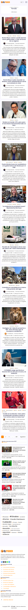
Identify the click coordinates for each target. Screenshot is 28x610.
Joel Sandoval (11, 250)
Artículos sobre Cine (8, 580)
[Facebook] (2, 562)
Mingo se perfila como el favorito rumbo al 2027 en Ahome (19, 462)
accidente (22, 517)
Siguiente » (23, 436)
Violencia (6, 534)
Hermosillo (5, 526)
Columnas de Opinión (8, 571)
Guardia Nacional (16, 524)
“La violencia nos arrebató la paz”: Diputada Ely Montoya (14, 207)
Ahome (6, 519)
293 (16, 436)
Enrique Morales (11, 43)
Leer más (8, 457)
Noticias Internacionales (9, 573)
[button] (22, 2)
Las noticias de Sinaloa (9, 567)
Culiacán (7, 522)
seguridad (6, 532)
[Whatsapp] (7, 562)
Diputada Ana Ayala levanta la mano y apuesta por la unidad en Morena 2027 (19, 501)
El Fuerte (15, 522)
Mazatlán (6, 528)
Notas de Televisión (8, 582)
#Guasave (5, 517)
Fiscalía (20, 522)
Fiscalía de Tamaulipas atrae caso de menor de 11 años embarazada (14, 247)
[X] (3, 562)
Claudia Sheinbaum (17, 519)
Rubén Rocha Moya (15, 530)
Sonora (20, 532)
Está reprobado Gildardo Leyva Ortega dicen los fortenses (19, 475)
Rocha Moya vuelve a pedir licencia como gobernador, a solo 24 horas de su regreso (14, 39)
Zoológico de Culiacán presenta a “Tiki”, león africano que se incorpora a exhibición (14, 329)
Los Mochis (13, 526)
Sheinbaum (14, 532)
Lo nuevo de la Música (8, 584)
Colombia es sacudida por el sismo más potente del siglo (14, 288)
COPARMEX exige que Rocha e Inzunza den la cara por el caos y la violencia (14, 371)
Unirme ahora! (8, 600)
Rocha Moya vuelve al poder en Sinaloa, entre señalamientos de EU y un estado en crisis (14, 81)
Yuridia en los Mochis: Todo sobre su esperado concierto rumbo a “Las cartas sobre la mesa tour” (14, 415)
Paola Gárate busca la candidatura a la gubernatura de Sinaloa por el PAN (14, 165)
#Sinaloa (14, 516)
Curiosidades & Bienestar (9, 586)
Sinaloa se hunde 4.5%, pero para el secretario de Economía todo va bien (14, 123)
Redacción (11, 333)
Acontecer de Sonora (8, 569)
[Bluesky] (9, 562)
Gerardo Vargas (7, 524)
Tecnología (6, 588)
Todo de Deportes (7, 575)
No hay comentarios (20, 43)
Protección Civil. (6, 530)
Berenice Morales (10, 419)
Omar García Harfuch (15, 528)
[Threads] (5, 562)
